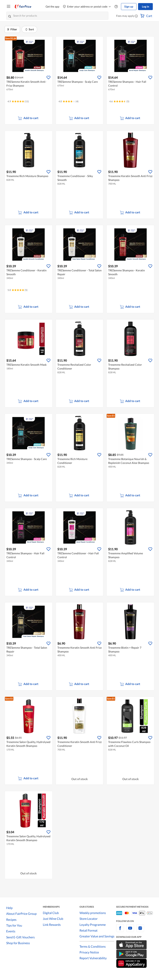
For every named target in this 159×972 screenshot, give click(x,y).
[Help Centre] (116, 7)
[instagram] (140, 930)
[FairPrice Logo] (23, 6)
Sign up (128, 6)
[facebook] (120, 930)
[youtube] (130, 930)
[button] (136, 16)
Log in (145, 6)
